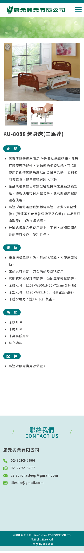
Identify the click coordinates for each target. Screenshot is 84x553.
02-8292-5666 (25, 460)
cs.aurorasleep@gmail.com (34, 475)
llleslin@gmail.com (27, 482)
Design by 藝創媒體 (42, 543)
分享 (6, 382)
